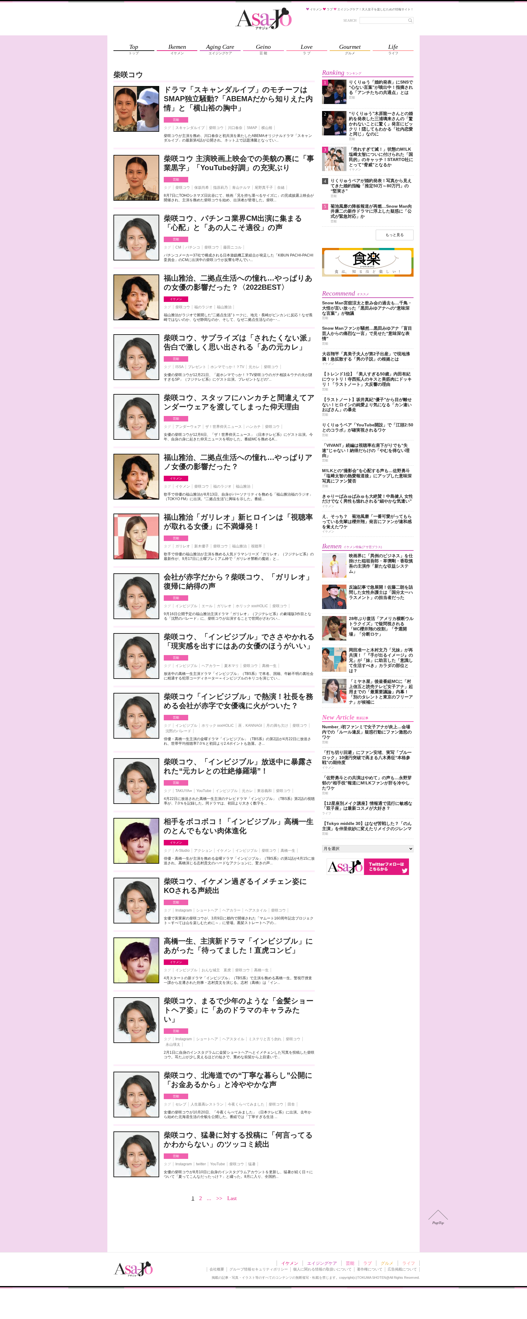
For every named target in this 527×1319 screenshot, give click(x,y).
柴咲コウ (216, 128)
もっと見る (394, 235)
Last (232, 1198)
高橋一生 (269, 666)
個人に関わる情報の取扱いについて (322, 1269)
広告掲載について (402, 1269)
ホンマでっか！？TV (227, 367)
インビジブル (186, 606)
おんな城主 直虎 (216, 970)
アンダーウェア (188, 427)
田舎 (291, 1104)
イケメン (176, 299)
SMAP (252, 128)
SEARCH (350, 20)
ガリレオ (182, 546)
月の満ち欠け (277, 725)
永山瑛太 (173, 1044)
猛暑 (252, 1164)
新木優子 (201, 546)
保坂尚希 (201, 187)
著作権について (369, 1269)
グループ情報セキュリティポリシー (258, 1269)
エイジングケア (322, 1263)
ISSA (179, 367)
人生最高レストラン (207, 1104)
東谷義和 (264, 791)
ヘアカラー (211, 666)
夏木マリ (231, 666)
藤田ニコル (232, 247)
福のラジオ (203, 307)
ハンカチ (253, 427)
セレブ (180, 1104)
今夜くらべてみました (246, 1104)
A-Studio (182, 850)
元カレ (254, 367)
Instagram (183, 910)
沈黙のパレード (178, 731)
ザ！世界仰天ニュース (223, 427)
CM (178, 247)
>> (219, 1198)
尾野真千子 (264, 187)
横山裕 (266, 128)
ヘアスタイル (256, 910)
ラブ (367, 1263)
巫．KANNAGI (250, 725)
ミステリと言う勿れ (265, 1039)
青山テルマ (241, 187)
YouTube (203, 791)
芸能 (176, 119)
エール (207, 606)
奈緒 (281, 187)
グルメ (387, 1263)
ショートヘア (207, 910)
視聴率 (256, 546)
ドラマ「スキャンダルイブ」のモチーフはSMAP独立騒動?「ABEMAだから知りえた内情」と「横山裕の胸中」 (238, 98)
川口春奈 (235, 128)
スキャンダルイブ (190, 128)
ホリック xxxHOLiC (252, 606)
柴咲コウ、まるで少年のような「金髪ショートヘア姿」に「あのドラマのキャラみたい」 (239, 1010)
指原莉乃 (220, 187)
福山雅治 (224, 307)
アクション (203, 850)
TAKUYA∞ (183, 791)
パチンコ (192, 247)
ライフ (408, 1263)
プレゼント (197, 367)
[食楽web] (368, 275)
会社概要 (217, 1269)
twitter (201, 1164)
